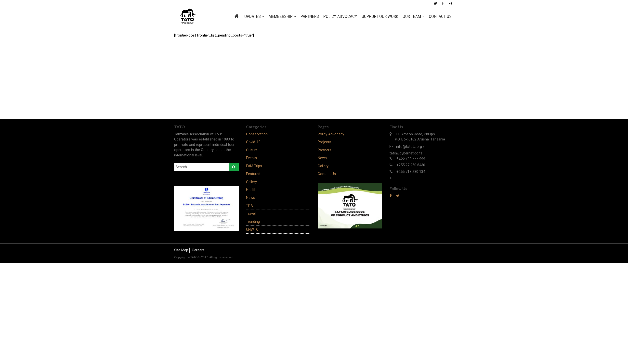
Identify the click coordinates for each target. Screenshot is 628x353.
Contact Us (440, 16)
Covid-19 (253, 142)
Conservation (257, 134)
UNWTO (252, 229)
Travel (251, 213)
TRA (249, 205)
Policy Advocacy (340, 16)
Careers (198, 250)
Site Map (181, 250)
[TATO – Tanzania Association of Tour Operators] (187, 16)
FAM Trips (254, 166)
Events (251, 158)
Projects (324, 142)
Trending (253, 221)
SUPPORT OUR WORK (380, 16)
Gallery (251, 182)
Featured (253, 174)
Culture (252, 150)
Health (251, 190)
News (250, 197)
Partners (310, 16)
